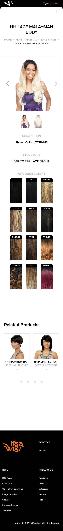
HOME (8, 39)
